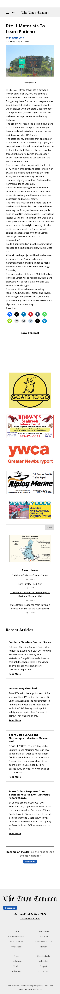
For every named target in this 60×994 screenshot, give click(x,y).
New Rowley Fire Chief (30, 583)
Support (43, 966)
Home (16, 931)
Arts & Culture (16, 941)
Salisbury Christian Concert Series (30, 575)
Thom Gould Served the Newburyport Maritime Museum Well (29, 738)
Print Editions (16, 946)
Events (17, 956)
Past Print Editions (30, 918)
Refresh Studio (36, 989)
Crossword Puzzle (43, 941)
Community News (16, 936)
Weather (16, 966)
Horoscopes (43, 931)
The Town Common (24, 985)
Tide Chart (16, 971)
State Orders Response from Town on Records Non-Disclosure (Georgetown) (29, 795)
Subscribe (30, 861)
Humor (43, 946)
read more (15, 673)
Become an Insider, (18, 852)
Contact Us (44, 971)
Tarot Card (43, 936)
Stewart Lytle (17, 37)
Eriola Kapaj (48, 985)
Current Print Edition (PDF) (30, 914)
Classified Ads (43, 956)
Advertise (43, 961)
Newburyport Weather (30, 366)
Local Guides (16, 961)
